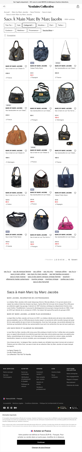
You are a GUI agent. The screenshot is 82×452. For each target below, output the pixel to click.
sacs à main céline (18, 274)
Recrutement (71, 382)
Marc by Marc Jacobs (20, 12)
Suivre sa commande (25, 373)
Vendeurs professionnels (41, 388)
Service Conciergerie (7, 376)
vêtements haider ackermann (17, 279)
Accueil (7, 12)
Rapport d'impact (72, 379)
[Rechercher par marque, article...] (4, 6)
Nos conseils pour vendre (40, 378)
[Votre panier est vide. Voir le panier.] (77, 6)
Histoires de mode (73, 385)
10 (69, 259)
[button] (77, 6)
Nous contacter (55, 376)
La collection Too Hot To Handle (19, 354)
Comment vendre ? (39, 373)
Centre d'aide (56, 372)
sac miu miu (48, 271)
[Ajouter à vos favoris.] (26, 66)
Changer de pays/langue (41, 447)
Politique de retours (25, 385)
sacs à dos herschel (41, 282)
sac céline (37, 271)
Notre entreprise (72, 374)
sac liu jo (72, 271)
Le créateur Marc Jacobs (15, 302)
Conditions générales (31, 403)
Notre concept (8, 372)
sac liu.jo (7, 271)
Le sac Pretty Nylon (14, 352)
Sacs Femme (35, 12)
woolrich (66, 276)
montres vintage (51, 279)
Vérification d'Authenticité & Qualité (26, 379)
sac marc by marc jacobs (37, 274)
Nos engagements (73, 376)
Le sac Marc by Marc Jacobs (16, 332)
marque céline (60, 271)
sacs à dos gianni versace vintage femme (44, 276)
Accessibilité (7, 403)
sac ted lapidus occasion (59, 274)
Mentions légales (17, 403)
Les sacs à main (31, 344)
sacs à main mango (18, 276)
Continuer (41, 442)
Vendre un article (39, 383)
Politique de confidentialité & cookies (51, 403)
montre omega (37, 279)
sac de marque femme (22, 271)
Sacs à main (46, 12)
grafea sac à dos (67, 279)
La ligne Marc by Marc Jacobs (17, 318)
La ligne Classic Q (13, 350)
